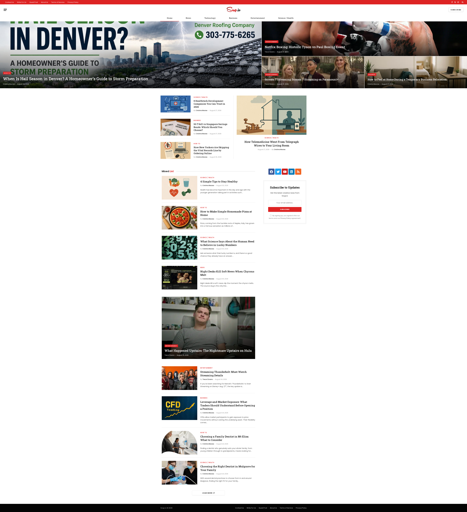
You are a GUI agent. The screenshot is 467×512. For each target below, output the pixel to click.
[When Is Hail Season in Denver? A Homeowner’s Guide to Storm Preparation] (130, 54)
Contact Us (9, 2)
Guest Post (33, 2)
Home (169, 18)
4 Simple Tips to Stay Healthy (219, 181)
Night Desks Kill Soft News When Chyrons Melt (227, 273)
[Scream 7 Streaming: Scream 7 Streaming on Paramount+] (313, 72)
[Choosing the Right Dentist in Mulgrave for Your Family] (179, 473)
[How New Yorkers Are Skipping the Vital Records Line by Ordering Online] (176, 150)
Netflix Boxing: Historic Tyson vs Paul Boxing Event (305, 47)
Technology (210, 18)
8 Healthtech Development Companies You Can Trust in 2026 (209, 103)
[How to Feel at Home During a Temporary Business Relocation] (415, 72)
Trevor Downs (270, 52)
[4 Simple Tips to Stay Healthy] (179, 188)
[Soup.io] (233, 9)
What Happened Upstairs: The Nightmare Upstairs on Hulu (208, 351)
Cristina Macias (9, 84)
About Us (44, 2)
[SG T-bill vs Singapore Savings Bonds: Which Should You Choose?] (176, 127)
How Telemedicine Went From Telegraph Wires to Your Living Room (271, 143)
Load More (207, 493)
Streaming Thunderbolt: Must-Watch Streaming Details (223, 373)
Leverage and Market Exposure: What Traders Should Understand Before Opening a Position (227, 405)
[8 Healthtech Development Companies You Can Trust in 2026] (176, 104)
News (188, 18)
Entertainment (258, 18)
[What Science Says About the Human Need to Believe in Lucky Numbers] (179, 248)
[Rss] (298, 172)
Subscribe (456, 10)
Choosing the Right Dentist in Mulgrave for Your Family (227, 468)
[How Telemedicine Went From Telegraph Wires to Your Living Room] (271, 115)
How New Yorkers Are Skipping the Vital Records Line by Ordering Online (211, 150)
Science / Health (286, 18)
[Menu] (5, 10)
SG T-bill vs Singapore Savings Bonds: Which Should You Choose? (210, 127)
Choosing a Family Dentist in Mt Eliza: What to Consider (224, 438)
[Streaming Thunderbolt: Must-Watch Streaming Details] (179, 378)
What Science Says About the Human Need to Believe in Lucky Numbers (227, 243)
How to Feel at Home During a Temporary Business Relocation (407, 79)
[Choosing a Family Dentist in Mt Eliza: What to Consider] (179, 443)
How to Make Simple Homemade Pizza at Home (226, 213)
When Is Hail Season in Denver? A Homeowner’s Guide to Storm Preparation (75, 78)
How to (7, 73)
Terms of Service (57, 2)
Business (233, 18)
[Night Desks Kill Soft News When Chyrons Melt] (179, 278)
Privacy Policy (73, 2)
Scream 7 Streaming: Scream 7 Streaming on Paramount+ (301, 79)
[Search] (462, 2)
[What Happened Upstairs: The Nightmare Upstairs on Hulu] (208, 328)
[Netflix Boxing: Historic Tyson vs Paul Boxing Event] (364, 38)
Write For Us (21, 2)
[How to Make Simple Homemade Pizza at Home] (179, 218)
